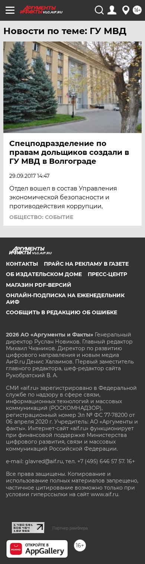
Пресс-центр (107, 274)
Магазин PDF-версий (38, 285)
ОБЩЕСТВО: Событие (41, 217)
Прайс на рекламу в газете (86, 264)
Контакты (22, 264)
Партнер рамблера (70, 528)
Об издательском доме (44, 274)
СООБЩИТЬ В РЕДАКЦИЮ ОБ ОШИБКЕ (61, 312)
